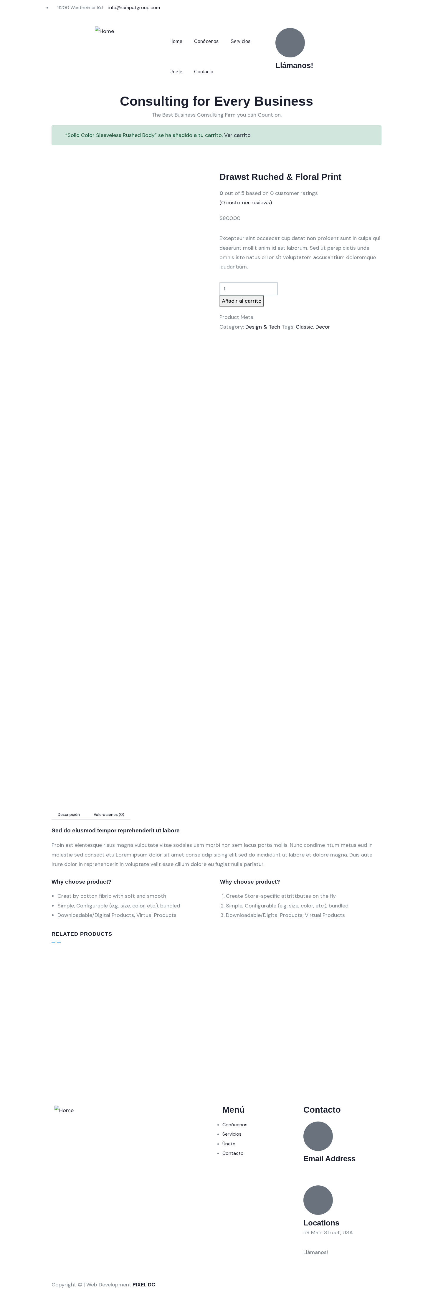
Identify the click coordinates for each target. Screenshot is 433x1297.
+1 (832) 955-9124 (297, 75)
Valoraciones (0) (109, 814)
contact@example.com (332, 1168)
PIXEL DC (144, 1284)
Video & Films (150, 1033)
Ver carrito (237, 135)
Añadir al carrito (242, 300)
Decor (322, 326)
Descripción (69, 814)
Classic (304, 326)
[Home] (104, 31)
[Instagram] (243, 10)
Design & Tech (262, 326)
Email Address (329, 1158)
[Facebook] (226, 10)
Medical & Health (237, 1033)
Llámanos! (294, 65)
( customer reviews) (245, 202)
